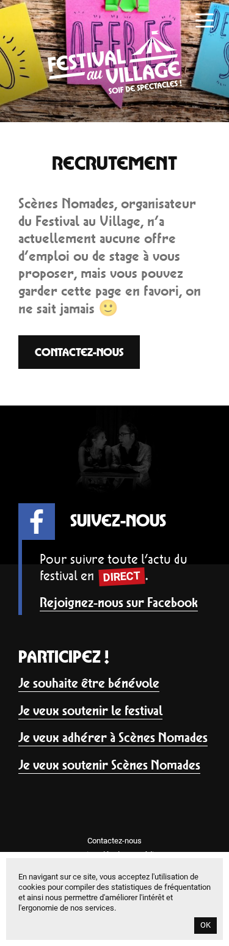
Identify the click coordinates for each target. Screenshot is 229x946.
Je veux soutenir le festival (90, 710)
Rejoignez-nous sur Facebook (119, 602)
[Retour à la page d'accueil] (115, 90)
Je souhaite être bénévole (88, 683)
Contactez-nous (79, 352)
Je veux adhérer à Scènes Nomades (113, 737)
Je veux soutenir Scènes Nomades (109, 765)
